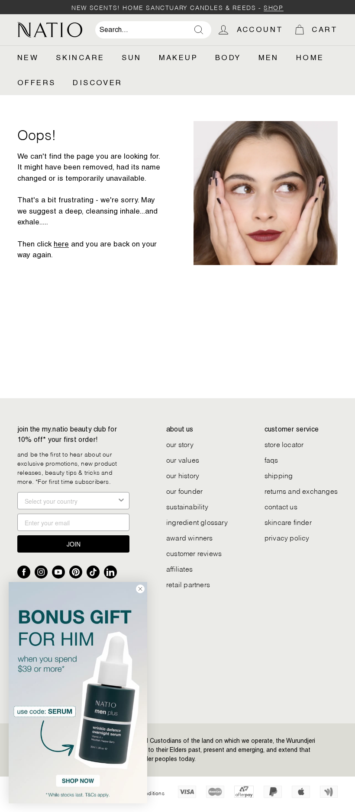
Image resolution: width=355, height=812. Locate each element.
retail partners (188, 584)
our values (182, 459)
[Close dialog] (140, 589)
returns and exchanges (301, 490)
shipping (279, 475)
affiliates (179, 568)
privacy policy (287, 537)
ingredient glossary (197, 522)
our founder (184, 490)
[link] (78, 692)
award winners (189, 537)
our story (180, 444)
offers (36, 82)
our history (182, 475)
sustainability (187, 506)
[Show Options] (121, 500)
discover (97, 82)
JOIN (74, 544)
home (310, 57)
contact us (281, 506)
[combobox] (153, 29)
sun (131, 57)
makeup (178, 57)
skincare (80, 57)
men (268, 57)
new (28, 57)
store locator (284, 444)
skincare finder (288, 522)
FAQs (271, 459)
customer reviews (194, 553)
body (228, 57)
